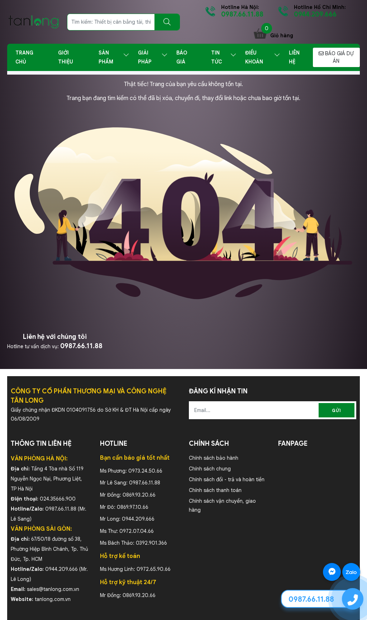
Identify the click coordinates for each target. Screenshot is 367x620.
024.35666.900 (58, 499)
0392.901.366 (151, 543)
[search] (167, 22)
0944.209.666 (61, 569)
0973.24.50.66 (145, 471)
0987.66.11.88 (81, 346)
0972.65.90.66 (154, 569)
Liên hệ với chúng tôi (55, 337)
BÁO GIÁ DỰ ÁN (339, 57)
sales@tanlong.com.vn (53, 589)
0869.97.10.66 (132, 507)
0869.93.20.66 (139, 495)
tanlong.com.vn (53, 599)
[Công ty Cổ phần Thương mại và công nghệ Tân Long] (33, 21)
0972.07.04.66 (136, 531)
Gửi (336, 410)
